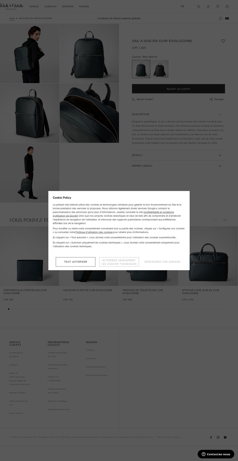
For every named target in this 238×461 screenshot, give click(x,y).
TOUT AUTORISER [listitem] (75, 261)
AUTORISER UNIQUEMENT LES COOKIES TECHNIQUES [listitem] (119, 262)
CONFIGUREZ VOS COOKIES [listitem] (162, 261)
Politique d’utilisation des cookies (93, 232)
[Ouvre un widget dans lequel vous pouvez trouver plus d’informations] (215, 454)
